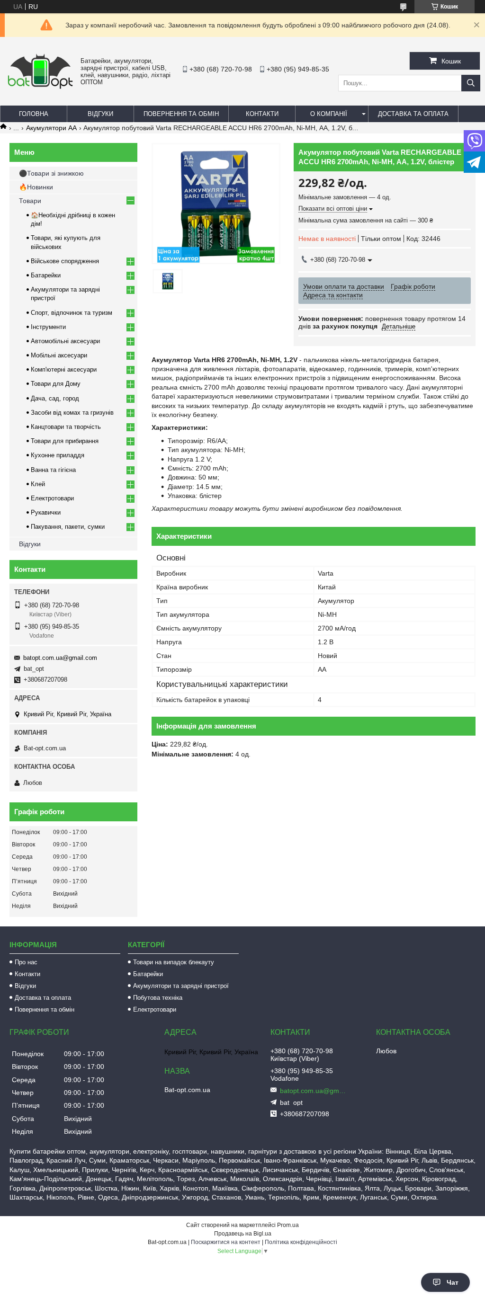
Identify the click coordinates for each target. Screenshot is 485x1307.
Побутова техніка (157, 997)
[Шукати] (470, 83)
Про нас (26, 962)
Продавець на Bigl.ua (242, 1233)
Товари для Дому (56, 383)
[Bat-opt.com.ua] (40, 88)
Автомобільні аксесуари (65, 341)
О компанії (328, 113)
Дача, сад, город (55, 398)
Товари (30, 200)
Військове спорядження (65, 261)
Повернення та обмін (181, 113)
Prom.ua (288, 1225)
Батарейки (46, 275)
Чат (452, 1282)
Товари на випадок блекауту (173, 962)
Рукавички (46, 512)
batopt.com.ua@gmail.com (60, 657)
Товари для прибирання (65, 441)
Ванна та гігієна (53, 469)
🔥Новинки (36, 187)
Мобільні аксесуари (59, 355)
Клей (38, 484)
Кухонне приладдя (57, 455)
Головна (33, 113)
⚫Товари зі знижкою (51, 173)
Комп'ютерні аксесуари (64, 369)
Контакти (262, 113)
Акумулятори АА (51, 128)
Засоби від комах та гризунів (72, 412)
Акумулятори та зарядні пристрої (181, 985)
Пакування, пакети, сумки (68, 526)
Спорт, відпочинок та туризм (71, 312)
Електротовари (52, 498)
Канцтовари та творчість (66, 426)
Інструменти (48, 326)
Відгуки (100, 113)
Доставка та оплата (413, 113)
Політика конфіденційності (301, 1242)
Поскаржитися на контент (225, 1242)
